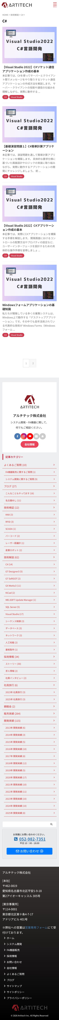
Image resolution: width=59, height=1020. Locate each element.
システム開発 (14, 944)
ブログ (10, 980)
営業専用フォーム (36, 927)
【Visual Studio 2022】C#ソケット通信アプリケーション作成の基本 (28, 69)
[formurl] (36, 436)
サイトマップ (14, 986)
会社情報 (30, 444)
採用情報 (12, 956)
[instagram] (24, 436)
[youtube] (30, 436)
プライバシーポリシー (19, 998)
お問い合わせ (14, 962)
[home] (42, 436)
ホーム (10, 938)
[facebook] (17, 436)
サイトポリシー (15, 992)
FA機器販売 (13, 950)
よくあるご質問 (15, 974)
